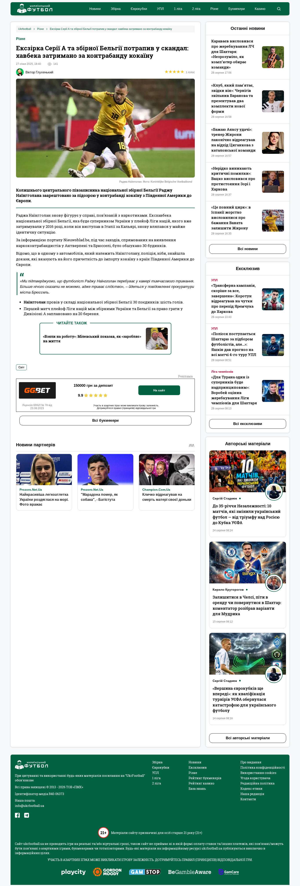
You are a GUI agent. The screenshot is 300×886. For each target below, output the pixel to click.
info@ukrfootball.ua (29, 806)
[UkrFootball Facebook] (17, 815)
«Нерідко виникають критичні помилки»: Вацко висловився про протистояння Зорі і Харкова (233, 179)
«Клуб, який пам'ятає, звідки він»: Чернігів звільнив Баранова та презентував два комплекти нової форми (232, 98)
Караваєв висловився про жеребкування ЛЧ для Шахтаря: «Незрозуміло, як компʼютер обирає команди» (232, 54)
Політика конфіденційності (262, 767)
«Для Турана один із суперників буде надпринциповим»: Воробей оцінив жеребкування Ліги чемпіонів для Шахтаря (234, 390)
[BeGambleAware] (189, 872)
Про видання (250, 762)
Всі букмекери (105, 420)
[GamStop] (145, 872)
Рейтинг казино (201, 783)
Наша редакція (252, 794)
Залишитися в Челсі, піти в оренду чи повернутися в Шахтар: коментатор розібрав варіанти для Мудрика (247, 605)
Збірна (116, 9)
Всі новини (248, 249)
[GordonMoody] (107, 872)
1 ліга (178, 9)
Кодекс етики (251, 788)
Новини (95, 9)
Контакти (248, 799)
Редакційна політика (257, 783)
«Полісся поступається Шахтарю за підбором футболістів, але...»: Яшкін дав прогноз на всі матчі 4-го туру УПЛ (233, 344)
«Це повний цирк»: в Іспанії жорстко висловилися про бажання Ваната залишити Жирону (231, 218)
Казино (260, 9)
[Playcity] (73, 872)
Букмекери (236, 9)
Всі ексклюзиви (247, 424)
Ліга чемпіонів (222, 371)
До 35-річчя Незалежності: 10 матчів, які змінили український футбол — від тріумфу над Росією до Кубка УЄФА (246, 514)
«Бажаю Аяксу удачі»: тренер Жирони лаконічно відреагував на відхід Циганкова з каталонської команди (233, 140)
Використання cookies (258, 773)
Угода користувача (255, 778)
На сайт (159, 390)
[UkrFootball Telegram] (26, 815)
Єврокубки (139, 9)
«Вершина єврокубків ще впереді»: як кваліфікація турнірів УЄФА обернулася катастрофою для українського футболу (244, 699)
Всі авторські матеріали (248, 738)
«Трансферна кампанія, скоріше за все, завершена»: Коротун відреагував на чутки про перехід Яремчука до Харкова (233, 298)
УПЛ (160, 9)
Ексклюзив (198, 767)
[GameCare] (229, 872)
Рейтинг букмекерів (205, 778)
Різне (214, 9)
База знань (197, 788)
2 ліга (196, 9)
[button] (278, 9)
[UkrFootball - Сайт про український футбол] (32, 9)
